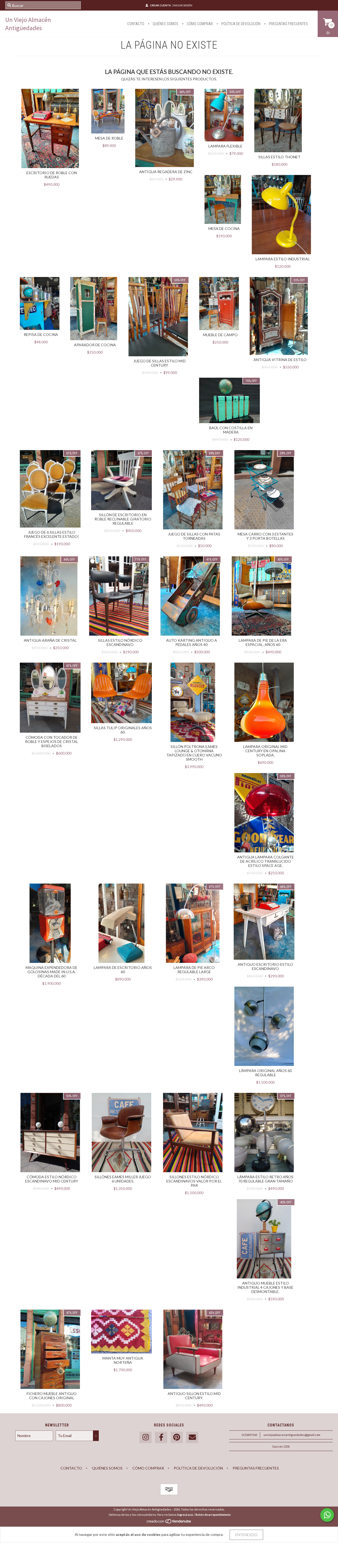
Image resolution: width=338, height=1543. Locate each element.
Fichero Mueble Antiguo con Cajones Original (52, 1395)
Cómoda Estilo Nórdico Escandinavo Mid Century (51, 1179)
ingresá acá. (185, 1514)
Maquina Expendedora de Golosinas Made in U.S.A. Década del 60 (51, 971)
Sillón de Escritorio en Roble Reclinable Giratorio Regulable (123, 518)
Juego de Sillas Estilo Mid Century (159, 363)
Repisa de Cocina (41, 334)
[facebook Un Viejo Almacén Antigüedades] (161, 1437)
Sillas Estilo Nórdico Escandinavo (120, 642)
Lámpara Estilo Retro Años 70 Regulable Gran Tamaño (265, 1179)
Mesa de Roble (109, 138)
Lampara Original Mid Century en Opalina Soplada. (265, 750)
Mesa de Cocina (224, 228)
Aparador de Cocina (95, 345)
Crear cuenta (160, 5)
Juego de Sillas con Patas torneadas (194, 536)
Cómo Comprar (199, 24)
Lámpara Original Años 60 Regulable (265, 1072)
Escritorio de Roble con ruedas (51, 174)
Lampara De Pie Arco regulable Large (194, 969)
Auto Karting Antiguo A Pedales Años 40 (191, 642)
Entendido (246, 1534)
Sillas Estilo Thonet (279, 157)
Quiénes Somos (165, 24)
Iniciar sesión (182, 5)
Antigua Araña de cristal (50, 640)
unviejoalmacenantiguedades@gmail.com (292, 1434)
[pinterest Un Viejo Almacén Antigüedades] (177, 1437)
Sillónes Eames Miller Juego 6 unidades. (123, 1179)
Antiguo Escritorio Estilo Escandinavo (265, 966)
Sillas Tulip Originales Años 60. (123, 730)
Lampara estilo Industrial (283, 259)
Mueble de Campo (220, 334)
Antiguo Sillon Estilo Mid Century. (194, 1395)
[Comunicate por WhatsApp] (327, 1515)
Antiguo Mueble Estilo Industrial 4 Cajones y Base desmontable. (265, 1287)
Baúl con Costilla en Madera (230, 430)
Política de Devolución (240, 24)
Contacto (135, 24)
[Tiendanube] (169, 1522)
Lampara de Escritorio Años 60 (123, 969)
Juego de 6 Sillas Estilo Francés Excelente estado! (51, 534)
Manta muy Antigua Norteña (122, 1360)
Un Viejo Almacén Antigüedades (28, 24)
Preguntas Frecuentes (288, 24)
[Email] (192, 1437)
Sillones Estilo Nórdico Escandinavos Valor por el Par (194, 1181)
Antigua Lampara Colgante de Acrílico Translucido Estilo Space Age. (265, 861)
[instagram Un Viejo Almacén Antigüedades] (145, 1437)
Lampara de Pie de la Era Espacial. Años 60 (263, 642)
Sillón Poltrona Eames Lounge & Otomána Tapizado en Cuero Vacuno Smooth (194, 752)
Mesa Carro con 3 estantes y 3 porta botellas (265, 536)
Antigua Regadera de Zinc (166, 171)
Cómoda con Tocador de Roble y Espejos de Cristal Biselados (51, 741)
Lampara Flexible (225, 146)
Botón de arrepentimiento (213, 1514)
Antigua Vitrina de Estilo (280, 359)
